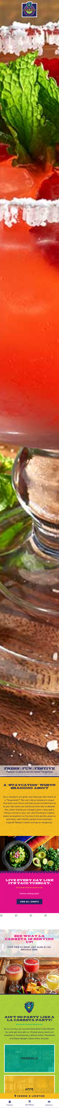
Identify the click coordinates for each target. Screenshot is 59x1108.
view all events (29, 901)
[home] (29, 9)
